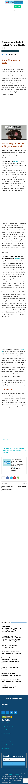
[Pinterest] (14, 477)
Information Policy (6, 733)
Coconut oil (16, 161)
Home (2, 10)
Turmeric (10, 292)
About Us (3, 706)
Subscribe (14, 763)
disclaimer (15, 467)
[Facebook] (7, 477)
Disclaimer (16, 774)
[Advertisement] (14, 26)
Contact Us (4, 708)
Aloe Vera (17, 258)
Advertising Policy (6, 741)
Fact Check (17, 6)
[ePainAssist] (14, 2)
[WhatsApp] (18, 477)
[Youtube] (15, 712)
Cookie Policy (5, 748)
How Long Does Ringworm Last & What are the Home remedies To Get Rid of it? (14, 450)
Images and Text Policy (7, 726)
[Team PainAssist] (7, 465)
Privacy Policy (5, 722)
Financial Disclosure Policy (8, 745)
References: (5, 439)
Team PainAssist (12, 54)
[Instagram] (7, 712)
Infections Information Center (11, 10)
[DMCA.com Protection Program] (6, 717)
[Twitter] (11, 477)
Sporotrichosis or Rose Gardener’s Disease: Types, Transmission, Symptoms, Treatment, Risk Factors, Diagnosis (7, 488)
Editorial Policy (5, 730)
